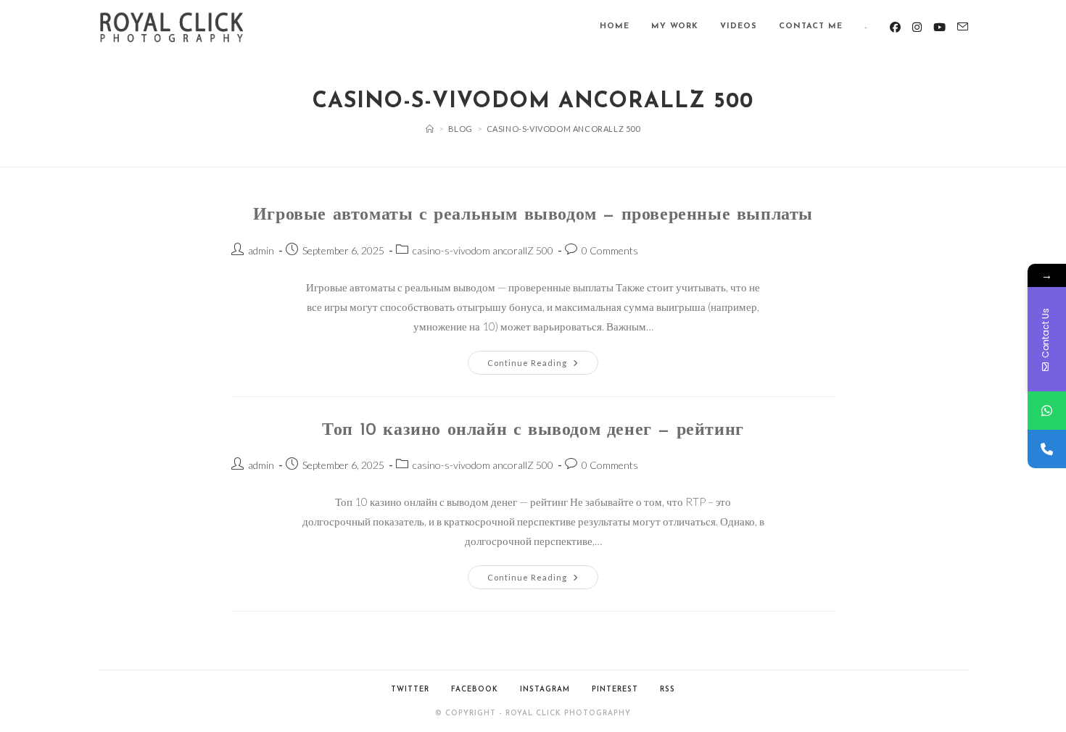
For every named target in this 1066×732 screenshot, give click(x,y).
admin (261, 250)
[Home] (430, 128)
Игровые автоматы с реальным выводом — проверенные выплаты (533, 215)
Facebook (474, 690)
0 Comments (610, 250)
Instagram (545, 690)
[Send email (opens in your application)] (962, 27)
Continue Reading (542, 366)
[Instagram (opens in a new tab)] (916, 27)
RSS (667, 690)
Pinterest (615, 690)
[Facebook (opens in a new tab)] (895, 27)
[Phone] (1047, 449)
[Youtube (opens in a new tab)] (939, 27)
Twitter (410, 690)
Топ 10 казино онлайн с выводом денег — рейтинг (533, 430)
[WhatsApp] (1047, 410)
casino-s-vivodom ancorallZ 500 (483, 250)
